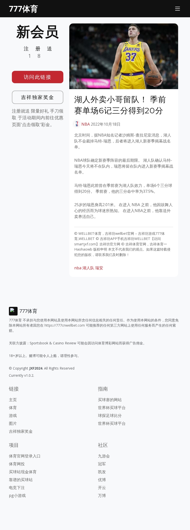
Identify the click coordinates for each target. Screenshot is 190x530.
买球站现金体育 (23, 471)
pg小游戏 (17, 495)
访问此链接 (38, 77)
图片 (13, 423)
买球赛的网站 (110, 399)
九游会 (104, 456)
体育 (13, 407)
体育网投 (17, 464)
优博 (102, 479)
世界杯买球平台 (112, 407)
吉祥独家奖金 (37, 97)
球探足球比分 (110, 415)
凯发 (102, 471)
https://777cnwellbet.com (65, 325)
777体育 (23, 8)
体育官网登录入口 (25, 456)
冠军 (102, 464)
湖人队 (88, 268)
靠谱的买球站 (21, 479)
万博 (102, 495)
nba (77, 268)
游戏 (13, 415)
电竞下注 (17, 487)
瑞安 (99, 268)
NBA (85, 124)
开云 (102, 487)
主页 (13, 399)
